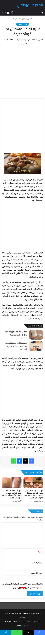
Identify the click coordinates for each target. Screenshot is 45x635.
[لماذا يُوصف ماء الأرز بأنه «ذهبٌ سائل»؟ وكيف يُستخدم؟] (36, 335)
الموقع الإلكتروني (37, 573)
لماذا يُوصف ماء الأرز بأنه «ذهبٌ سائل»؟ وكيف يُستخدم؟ (15, 333)
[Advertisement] (22, 612)
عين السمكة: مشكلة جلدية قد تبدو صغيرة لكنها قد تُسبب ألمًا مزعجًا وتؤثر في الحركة (12, 494)
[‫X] (25, 461)
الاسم (40, 552)
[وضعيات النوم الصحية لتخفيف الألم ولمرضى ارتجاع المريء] (36, 346)
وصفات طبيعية (18, 19)
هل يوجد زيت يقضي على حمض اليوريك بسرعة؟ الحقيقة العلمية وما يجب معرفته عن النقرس (33, 494)
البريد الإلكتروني (37, 562)
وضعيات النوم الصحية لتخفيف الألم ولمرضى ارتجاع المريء (16, 345)
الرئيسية (27, 19)
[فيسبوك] (31, 461)
